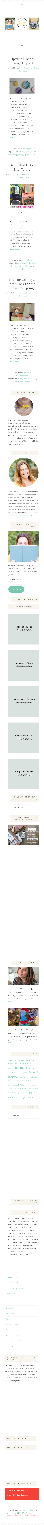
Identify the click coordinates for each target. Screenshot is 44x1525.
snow (9, 1093)
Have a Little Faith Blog (22, 23)
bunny (20, 378)
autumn (13, 1060)
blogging (10, 1064)
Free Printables (12, 1324)
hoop (15, 154)
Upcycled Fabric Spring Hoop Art (22, 61)
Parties (8, 1319)
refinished (23, 266)
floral (10, 154)
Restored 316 (22, 1512)
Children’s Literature (14, 1340)
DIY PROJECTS (11, 1302)
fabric (33, 151)
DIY (21, 1073)
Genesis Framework (14, 1515)
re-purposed (31, 1089)
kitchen (18, 1085)
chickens (22, 1063)
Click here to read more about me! (23, 514)
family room (19, 1077)
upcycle (31, 1092)
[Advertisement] (26, 885)
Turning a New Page (23, 1030)
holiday (24, 1081)
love (28, 1085)
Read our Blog (11, 1277)
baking (27, 1060)
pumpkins (25, 1088)
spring (20, 154)
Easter (16, 381)
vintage (21, 1097)
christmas (20, 1068)
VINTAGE (9, 1308)
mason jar (12, 1088)
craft (10, 1073)
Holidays (27, 372)
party (19, 1088)
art (20, 151)
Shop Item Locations (14, 1288)
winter (30, 1098)
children (29, 1064)
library (24, 1085)
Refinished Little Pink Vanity (22, 168)
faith (31, 1073)
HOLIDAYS (10, 1313)
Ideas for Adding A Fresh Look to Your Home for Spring (22, 284)
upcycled (28, 154)
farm (25, 1077)
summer (23, 1092)
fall (36, 1073)
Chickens (9, 1346)
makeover (33, 1085)
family (11, 1077)
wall (34, 154)
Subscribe (16, 589)
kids (12, 1085)
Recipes (9, 1330)
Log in (35, 1515)
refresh (37, 1088)
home (30, 1081)
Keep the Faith (12, 1335)
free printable (32, 1077)
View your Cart (12, 1282)
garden (10, 1081)
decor (34, 378)
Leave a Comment (22, 177)
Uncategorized (22, 375)
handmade (17, 1081)
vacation (12, 1097)
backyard (20, 1060)
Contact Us (10, 1293)
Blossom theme (28, 1510)
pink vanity (13, 266)
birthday (31, 1060)
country (29, 1068)
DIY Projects (27, 148)
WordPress (27, 1515)
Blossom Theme (28, 1514)
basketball (26, 151)
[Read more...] (15, 249)
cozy (33, 1068)
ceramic (27, 378)
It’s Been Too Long (24, 989)
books (15, 1064)
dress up (21, 263)
